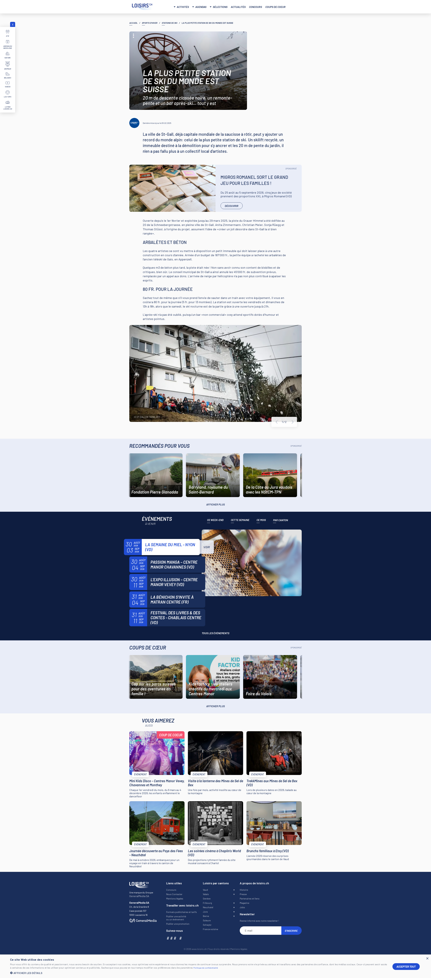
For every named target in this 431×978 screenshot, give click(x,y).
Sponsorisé (291, 168)
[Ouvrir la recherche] (295, 6)
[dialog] (215, 966)
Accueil (133, 23)
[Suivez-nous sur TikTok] (177, 938)
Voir (206, 547)
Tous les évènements (215, 633)
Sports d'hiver (149, 23)
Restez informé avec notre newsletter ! (259, 920)
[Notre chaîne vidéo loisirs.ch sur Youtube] (174, 938)
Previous (276, 422)
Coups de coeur (275, 6)
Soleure (207, 920)
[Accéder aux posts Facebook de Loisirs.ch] (167, 938)
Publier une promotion (177, 923)
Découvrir (231, 205)
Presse (243, 894)
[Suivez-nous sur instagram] (171, 938)
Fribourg (207, 902)
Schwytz (207, 924)
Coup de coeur (170, 735)
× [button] (427, 958)
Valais (206, 894)
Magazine (244, 902)
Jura (205, 911)
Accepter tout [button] (406, 966)
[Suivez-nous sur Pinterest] (180, 938)
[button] (198, 973)
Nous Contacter (174, 894)
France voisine (210, 929)
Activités (183, 6)
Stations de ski (169, 23)
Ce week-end (215, 519)
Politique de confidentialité (205, 968)
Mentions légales (174, 898)
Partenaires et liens (249, 898)
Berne (206, 916)
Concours (255, 6)
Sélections (220, 6)
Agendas (200, 6)
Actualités (238, 6)
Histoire (244, 889)
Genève (206, 898)
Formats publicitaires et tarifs (181, 912)
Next (292, 422)
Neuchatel (208, 907)
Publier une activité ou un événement (176, 918)
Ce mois (261, 519)
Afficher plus (215, 504)
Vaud (205, 889)
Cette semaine (240, 519)
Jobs (242, 907)
